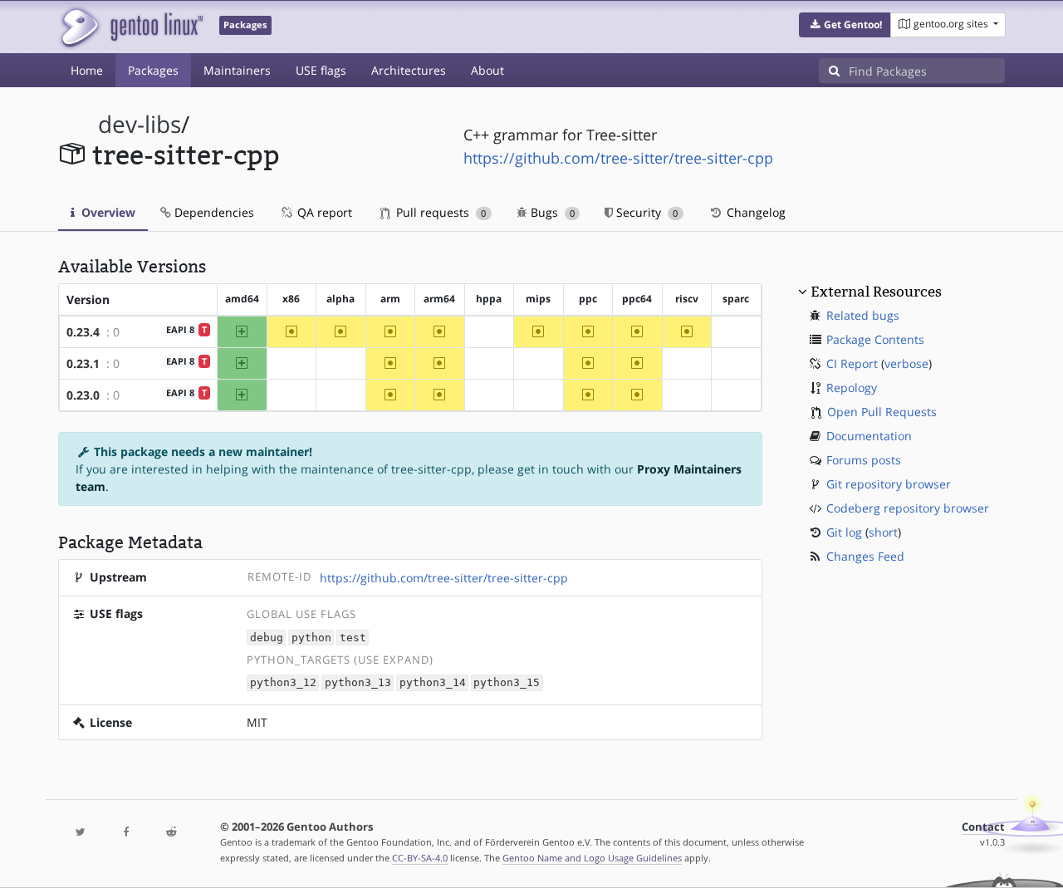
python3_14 (432, 683)
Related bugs (862, 315)
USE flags (321, 70)
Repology (851, 387)
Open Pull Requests (882, 411)
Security (645, 212)
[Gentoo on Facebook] (125, 833)
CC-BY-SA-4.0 (420, 857)
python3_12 (283, 683)
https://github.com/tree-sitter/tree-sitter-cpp (618, 158)
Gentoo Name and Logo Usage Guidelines (592, 857)
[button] (845, 24)
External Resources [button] (876, 291)
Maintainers (237, 70)
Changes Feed (865, 556)
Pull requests (439, 212)
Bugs (551, 212)
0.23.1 (83, 363)
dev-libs (139, 124)
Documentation (869, 436)
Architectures (408, 70)
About (487, 70)
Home (87, 70)
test (353, 637)
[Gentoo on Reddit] (171, 833)
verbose (906, 363)
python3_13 (358, 683)
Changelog (754, 212)
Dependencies (212, 212)
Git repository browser (888, 484)
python (311, 637)
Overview (106, 212)
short (883, 532)
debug (266, 637)
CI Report (852, 363)
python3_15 (506, 683)
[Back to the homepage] (131, 27)
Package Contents (875, 339)
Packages (153, 70)
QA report (323, 212)
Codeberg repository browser (907, 508)
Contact (983, 827)
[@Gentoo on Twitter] (80, 833)
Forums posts (863, 460)
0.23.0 (83, 395)
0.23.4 (83, 332)
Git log (844, 532)
